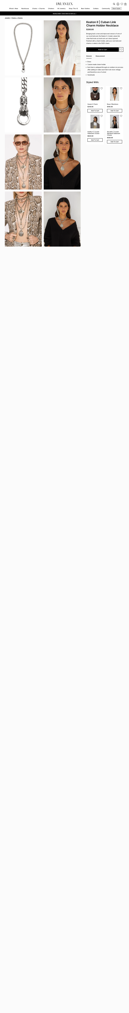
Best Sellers (85, 8)
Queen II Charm (92, 104)
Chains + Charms (38, 8)
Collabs (96, 8)
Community (106, 8)
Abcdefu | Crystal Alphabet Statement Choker (113, 133)
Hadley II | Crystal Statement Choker (93, 132)
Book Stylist (116, 8)
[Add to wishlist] (121, 49)
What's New (13, 8)
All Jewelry (61, 8)
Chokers (51, 8)
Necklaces (25, 8)
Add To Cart (95, 111)
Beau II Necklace (112, 104)
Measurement (100, 56)
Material (89, 56)
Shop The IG (73, 8)
